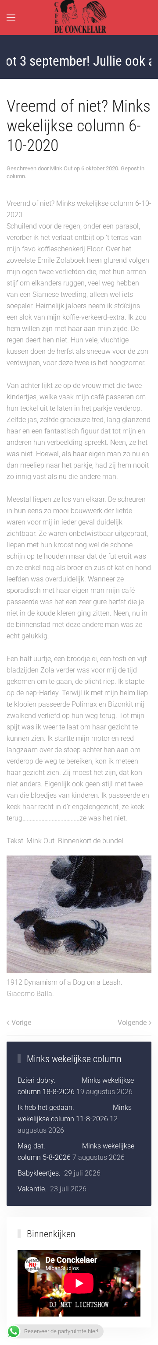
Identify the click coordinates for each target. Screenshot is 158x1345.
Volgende (132, 1022)
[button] (11, 17)
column (16, 176)
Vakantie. (33, 1189)
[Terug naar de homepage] (79, 17)
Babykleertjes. (40, 1173)
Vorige (21, 1022)
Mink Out (61, 168)
